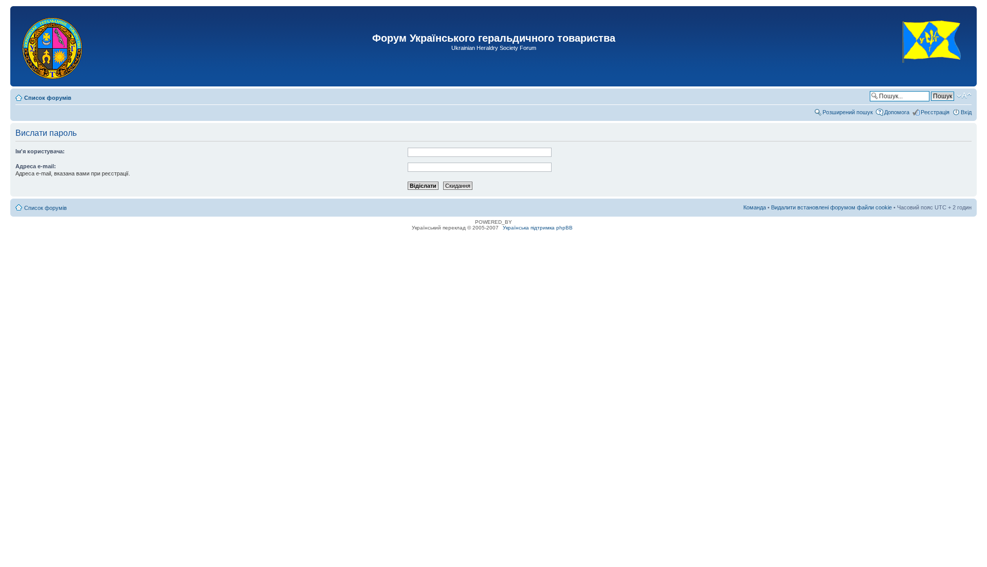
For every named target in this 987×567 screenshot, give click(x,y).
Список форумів (47, 98)
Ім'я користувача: (40, 151)
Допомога (896, 112)
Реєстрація (935, 112)
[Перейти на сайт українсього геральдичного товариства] (932, 72)
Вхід (966, 112)
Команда (754, 207)
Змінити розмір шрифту (964, 95)
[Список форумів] (53, 46)
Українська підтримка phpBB (538, 228)
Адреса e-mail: (35, 166)
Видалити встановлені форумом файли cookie (831, 207)
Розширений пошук (847, 112)
